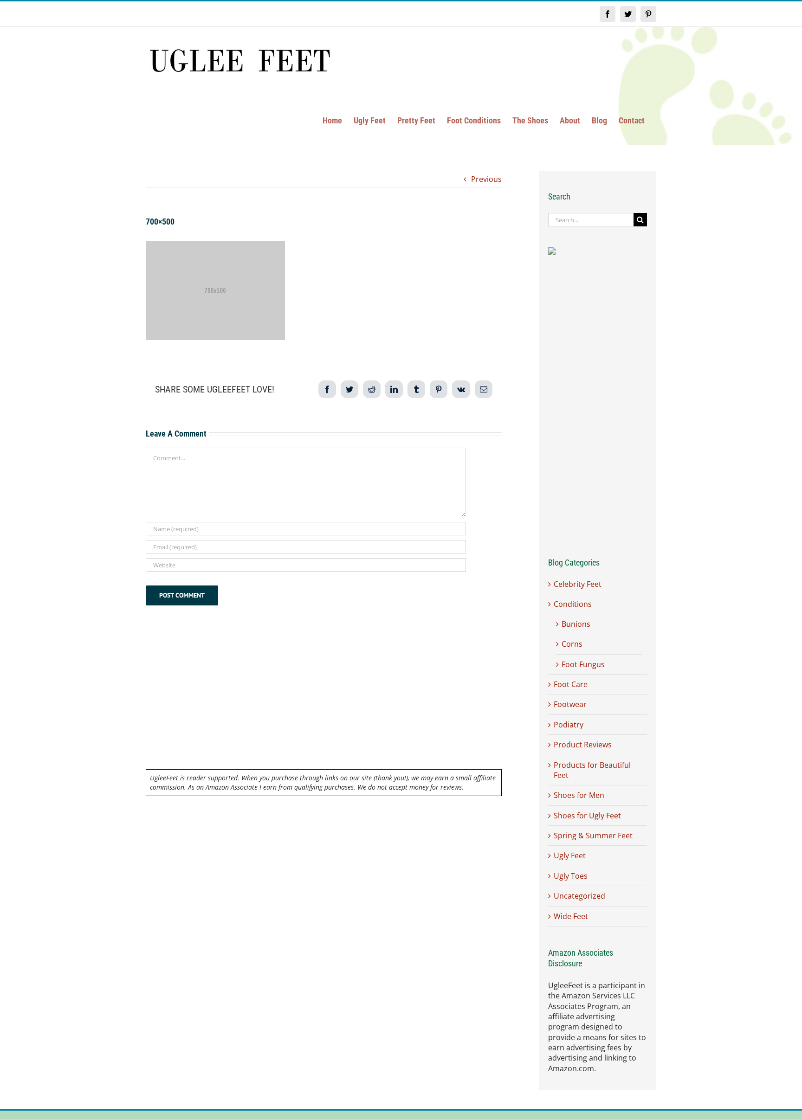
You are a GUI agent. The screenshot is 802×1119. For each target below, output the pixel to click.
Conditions (573, 604)
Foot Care (571, 684)
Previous (486, 179)
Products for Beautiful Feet (592, 770)
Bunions (576, 624)
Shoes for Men (579, 795)
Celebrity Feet (578, 584)
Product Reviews (583, 745)
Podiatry (568, 725)
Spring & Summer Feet (593, 835)
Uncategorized (579, 896)
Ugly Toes (571, 876)
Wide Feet (571, 916)
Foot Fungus (583, 664)
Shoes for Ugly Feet (587, 815)
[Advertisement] (324, 700)
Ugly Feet (570, 855)
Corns (572, 644)
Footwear (570, 704)
